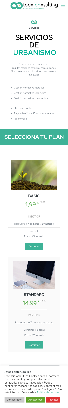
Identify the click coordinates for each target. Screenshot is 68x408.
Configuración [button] (14, 399)
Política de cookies (48, 392)
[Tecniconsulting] (34, 5)
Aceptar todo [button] (35, 399)
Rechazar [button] (53, 399)
